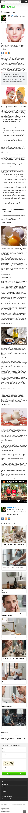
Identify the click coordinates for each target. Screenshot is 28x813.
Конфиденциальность (5, 808)
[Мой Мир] (9, 53)
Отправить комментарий (14, 773)
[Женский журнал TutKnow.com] (9, 7)
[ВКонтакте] (2, 53)
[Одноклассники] (6, 53)
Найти (20, 1)
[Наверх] (24, 811)
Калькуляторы (5, 784)
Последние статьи (6, 781)
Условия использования (5, 811)
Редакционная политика (7, 794)
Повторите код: (5, 760)
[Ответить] (26, 736)
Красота (2, 22)
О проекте (4, 786)
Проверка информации (7, 796)
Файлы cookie (3, 809)
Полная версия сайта (7, 798)
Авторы (3, 789)
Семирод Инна (14, 15)
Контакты (4, 791)
